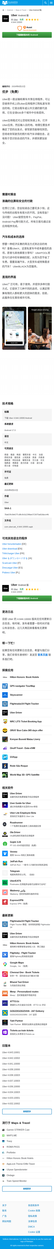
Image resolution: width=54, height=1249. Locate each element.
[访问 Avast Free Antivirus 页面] (27, 28)
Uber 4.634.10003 (11, 1092)
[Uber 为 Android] (5, 18)
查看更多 (27, 1111)
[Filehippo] (10, 3)
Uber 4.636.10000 (11, 1086)
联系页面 (43, 654)
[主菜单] (51, 3)
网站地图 (6, 1221)
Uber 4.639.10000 (11, 1069)
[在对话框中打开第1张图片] (40, 328)
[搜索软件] (45, 3)
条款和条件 (33, 1205)
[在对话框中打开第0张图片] (14, 328)
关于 (4, 1205)
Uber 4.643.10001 (11, 1052)
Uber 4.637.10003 (11, 1081)
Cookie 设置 (34, 1232)
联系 (4, 1210)
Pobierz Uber (8, 572)
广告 (4, 1216)
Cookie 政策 (34, 1210)
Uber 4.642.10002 (11, 1058)
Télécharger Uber (11, 553)
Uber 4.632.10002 (11, 1103)
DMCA (31, 1227)
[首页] (3, 10)
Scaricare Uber (9, 563)
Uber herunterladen (11, 544)
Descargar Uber (10, 568)
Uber (20, 15)
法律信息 (32, 1221)
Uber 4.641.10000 (11, 1064)
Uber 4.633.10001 (11, 1098)
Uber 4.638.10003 (11, 1075)
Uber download (9, 549)
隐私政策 (32, 1216)
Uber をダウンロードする (15, 558)
